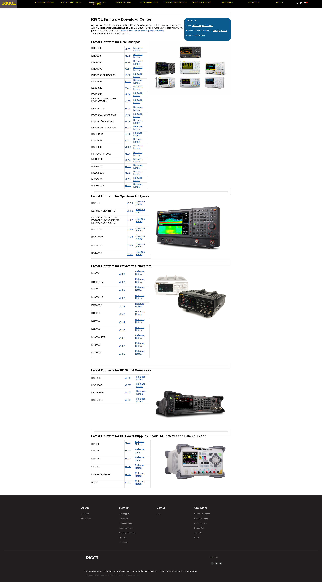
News (196, 538)
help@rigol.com (220, 31)
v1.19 (130, 203)
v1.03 (128, 166)
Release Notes (137, 62)
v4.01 (128, 81)
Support (280, 2)
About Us (198, 533)
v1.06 (130, 220)
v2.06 (122, 274)
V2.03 (128, 147)
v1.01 (122, 338)
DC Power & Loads (123, 2)
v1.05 (130, 237)
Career (161, 507)
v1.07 (128, 385)
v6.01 (128, 140)
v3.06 (128, 115)
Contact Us (123, 519)
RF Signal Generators (201, 2)
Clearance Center (201, 519)
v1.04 (128, 121)
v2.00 (128, 75)
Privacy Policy (199, 528)
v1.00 (128, 400)
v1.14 (122, 322)
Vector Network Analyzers (175, 2)
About (85, 507)
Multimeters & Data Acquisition (97, 3)
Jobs (158, 514)
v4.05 (128, 101)
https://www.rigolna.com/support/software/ (142, 31)
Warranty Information (127, 533)
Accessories (227, 2)
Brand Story (86, 519)
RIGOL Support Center (202, 26)
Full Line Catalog (125, 523)
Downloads (123, 542)
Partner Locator (200, 523)
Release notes (139, 450)
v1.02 (128, 127)
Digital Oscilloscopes (44, 2)
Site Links (201, 507)
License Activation (126, 528)
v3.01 (128, 185)
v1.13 (122, 330)
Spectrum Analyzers (149, 2)
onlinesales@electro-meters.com (144, 571)
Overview (85, 514)
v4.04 (128, 88)
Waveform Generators (71, 2)
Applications (253, 2)
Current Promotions (202, 514)
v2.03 (128, 179)
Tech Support (124, 514)
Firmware (122, 538)
